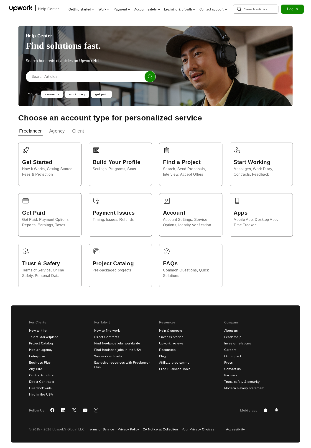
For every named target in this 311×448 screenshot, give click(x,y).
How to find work (107, 330)
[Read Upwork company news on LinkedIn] (63, 410)
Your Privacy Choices (198, 429)
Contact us (232, 369)
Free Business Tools (174, 369)
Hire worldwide (40, 388)
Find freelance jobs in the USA (117, 350)
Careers (230, 350)
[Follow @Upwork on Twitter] (74, 410)
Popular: (33, 94)
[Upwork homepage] (21, 9)
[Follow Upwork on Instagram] (96, 410)
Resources (167, 350)
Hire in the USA (41, 394)
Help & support (170, 330)
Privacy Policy (128, 429)
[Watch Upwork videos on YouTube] (85, 410)
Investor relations (237, 343)
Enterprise (37, 356)
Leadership (233, 337)
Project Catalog (41, 343)
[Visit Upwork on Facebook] (52, 410)
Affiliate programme (174, 362)
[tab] (31, 130)
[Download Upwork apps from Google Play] (276, 410)
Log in (292, 9)
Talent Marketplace (44, 337)
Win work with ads (108, 356)
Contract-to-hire (41, 375)
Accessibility (235, 429)
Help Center (48, 9)
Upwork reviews (171, 343)
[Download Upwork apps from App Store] (265, 410)
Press (228, 362)
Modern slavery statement (244, 388)
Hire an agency (41, 350)
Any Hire (35, 369)
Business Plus (40, 362)
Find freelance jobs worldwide (117, 343)
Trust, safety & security (242, 381)
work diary (77, 94)
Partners (230, 375)
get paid (101, 94)
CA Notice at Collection (160, 429)
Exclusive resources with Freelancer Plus (122, 365)
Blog (162, 356)
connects (52, 94)
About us (231, 330)
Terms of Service (101, 429)
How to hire (38, 330)
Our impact (232, 356)
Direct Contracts (41, 381)
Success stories (171, 337)
